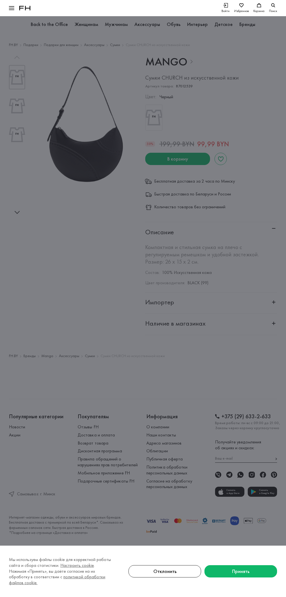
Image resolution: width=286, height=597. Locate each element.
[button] (11, 8)
